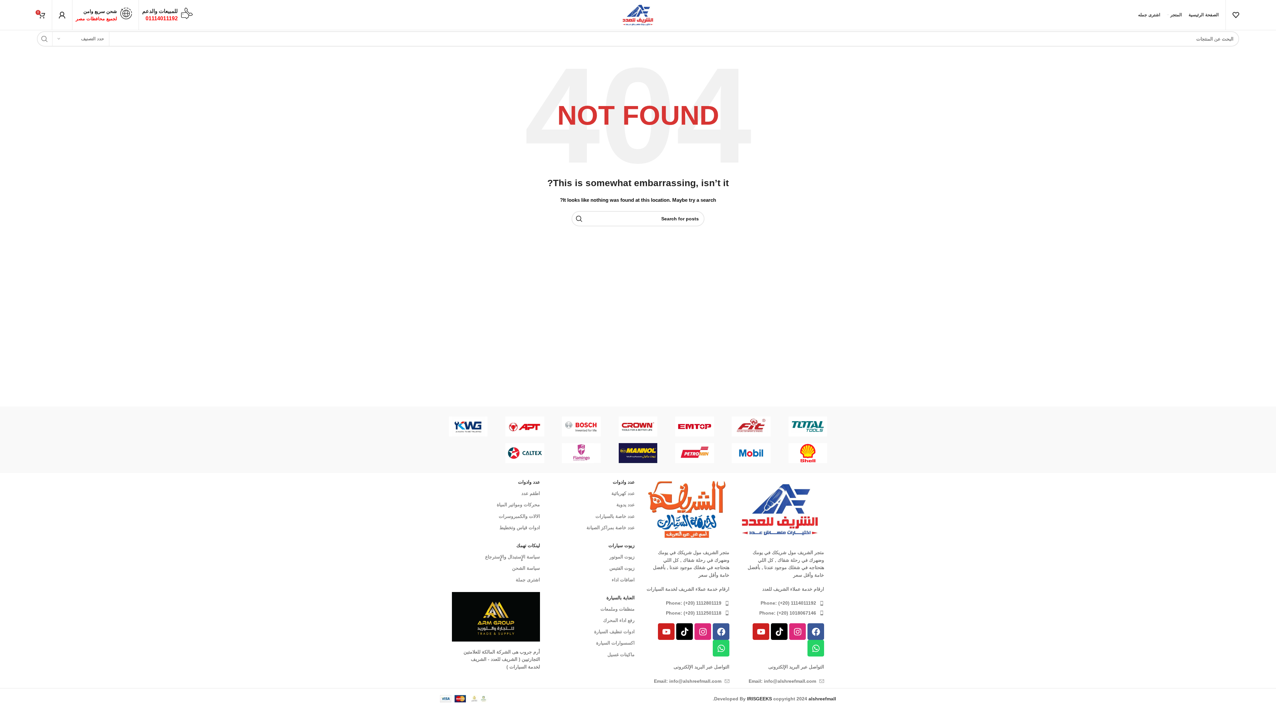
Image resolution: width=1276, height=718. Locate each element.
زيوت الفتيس (622, 568)
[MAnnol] (638, 453)
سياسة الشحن (526, 568)
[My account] (62, 15)
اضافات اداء (623, 579)
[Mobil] (751, 453)
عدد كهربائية (623, 493)
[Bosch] (581, 426)
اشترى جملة (528, 579)
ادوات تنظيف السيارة (614, 631)
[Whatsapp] (815, 648)
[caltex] (524, 453)
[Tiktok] (779, 631)
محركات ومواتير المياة (518, 504)
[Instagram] (797, 631)
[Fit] (751, 426)
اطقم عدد (530, 493)
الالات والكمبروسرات (519, 516)
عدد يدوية (625, 504)
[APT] (524, 426)
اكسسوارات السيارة (615, 643)
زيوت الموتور (622, 556)
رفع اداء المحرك (619, 620)
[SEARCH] (44, 39)
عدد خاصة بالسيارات (615, 516)
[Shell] (808, 453)
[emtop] (694, 426)
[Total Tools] (808, 426)
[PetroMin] (694, 453)
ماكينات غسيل (621, 654)
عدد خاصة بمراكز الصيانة (610, 527)
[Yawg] (468, 426)
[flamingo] (581, 453)
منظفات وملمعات (617, 609)
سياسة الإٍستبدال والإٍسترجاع (512, 556)
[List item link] (780, 603)
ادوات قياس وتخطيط (519, 527)
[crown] (638, 426)
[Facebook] (815, 631)
